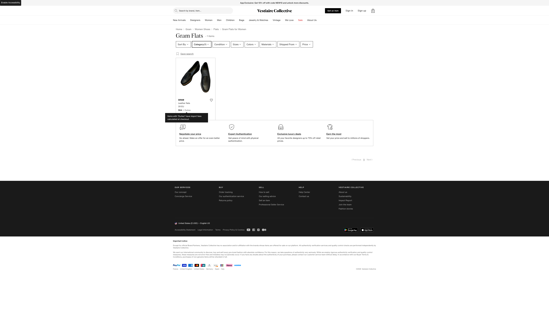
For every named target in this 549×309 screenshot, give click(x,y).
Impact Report (345, 200)
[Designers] (202, 20)
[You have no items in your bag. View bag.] (373, 11)
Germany (209, 269)
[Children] (237, 20)
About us (343, 192)
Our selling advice (267, 196)
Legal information (205, 229)
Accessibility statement (185, 229)
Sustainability (345, 196)
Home (179, 29)
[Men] (224, 20)
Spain (217, 269)
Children (230, 20)
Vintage (276, 20)
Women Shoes (202, 29)
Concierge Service (183, 196)
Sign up (362, 10)
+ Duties (187, 110)
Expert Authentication (240, 134)
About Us (312, 20)
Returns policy (225, 200)
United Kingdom (186, 269)
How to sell (264, 192)
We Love (289, 20)
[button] (373, 11)
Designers (195, 20)
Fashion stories (346, 208)
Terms (217, 229)
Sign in (349, 10)
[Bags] (246, 20)
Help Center (304, 192)
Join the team (345, 204)
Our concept (180, 192)
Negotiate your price (190, 134)
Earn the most (333, 134)
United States (199, 269)
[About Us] (319, 20)
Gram (188, 29)
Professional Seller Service (271, 204)
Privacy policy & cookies (233, 229)
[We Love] (296, 20)
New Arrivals (179, 20)
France (175, 269)
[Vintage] (283, 20)
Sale (300, 20)
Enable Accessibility (10, 2)
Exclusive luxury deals (289, 134)
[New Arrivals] (188, 20)
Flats (216, 29)
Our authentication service (231, 196)
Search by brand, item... (190, 10)
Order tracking (226, 192)
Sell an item (333, 10)
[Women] (215, 20)
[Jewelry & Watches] (270, 20)
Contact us (304, 196)
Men (219, 20)
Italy (222, 269)
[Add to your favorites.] (211, 100)
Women (208, 20)
